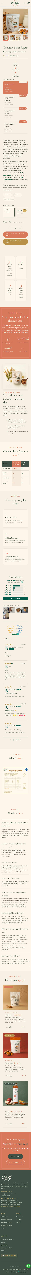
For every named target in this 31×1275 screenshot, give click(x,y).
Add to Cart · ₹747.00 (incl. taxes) (15, 234)
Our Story (18, 1219)
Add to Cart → (16, 1156)
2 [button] (13, 740)
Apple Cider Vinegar (6, 1225)
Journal (18, 1222)
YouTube (11, 1206)
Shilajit (3, 1228)
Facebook (17, 1206)
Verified (14, 634)
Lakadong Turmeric (6, 1222)
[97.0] (10, 628)
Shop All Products (15, 1162)
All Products (4, 1216)
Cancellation (4, 1245)
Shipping (3, 1250)
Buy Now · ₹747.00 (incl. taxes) (14, 241)
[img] (9, 645)
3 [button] (16, 740)
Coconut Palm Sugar (6, 1219)
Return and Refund (6, 1248)
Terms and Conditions (7, 1239)
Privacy (3, 1242)
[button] (8, 585)
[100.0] (19, 628)
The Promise (19, 1216)
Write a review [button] (15, 598)
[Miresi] (15, 3)
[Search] (24, 3)
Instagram (4, 1206)
